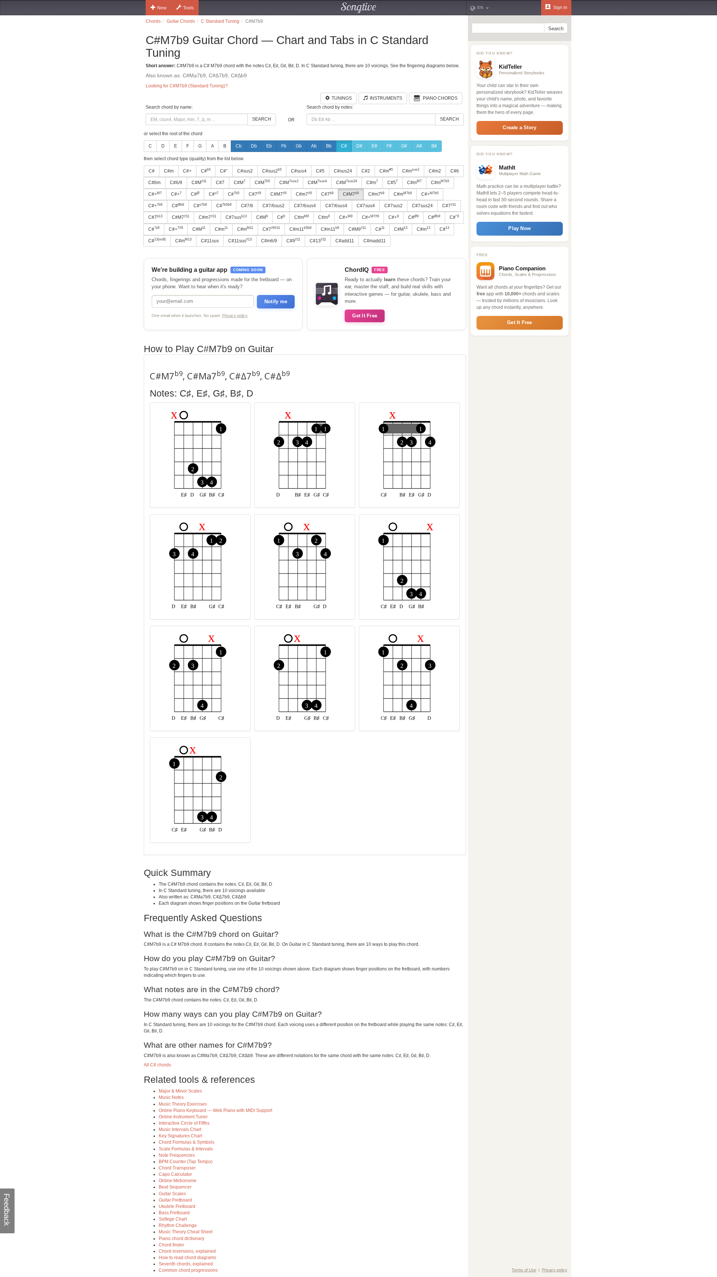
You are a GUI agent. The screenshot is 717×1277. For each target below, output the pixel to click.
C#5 (320, 171)
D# (359, 146)
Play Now (519, 228)
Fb (283, 146)
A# (419, 146)
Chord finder (171, 1245)
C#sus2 (245, 171)
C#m (169, 171)
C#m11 (300, 229)
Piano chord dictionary (181, 1238)
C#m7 (304, 194)
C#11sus (210, 240)
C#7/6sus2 (274, 205)
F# (389, 146)
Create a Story (519, 127)
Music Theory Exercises (183, 1104)
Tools (188, 7)
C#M (199, 182)
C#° (224, 171)
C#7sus (236, 217)
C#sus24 (343, 171)
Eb (269, 146)
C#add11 (344, 240)
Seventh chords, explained (186, 1264)
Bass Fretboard (174, 1212)
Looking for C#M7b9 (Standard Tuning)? (187, 85)
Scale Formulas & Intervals (186, 1149)
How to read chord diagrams (187, 1257)
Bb (329, 146)
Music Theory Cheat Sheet (185, 1231)
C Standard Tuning (220, 21)
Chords (153, 21)
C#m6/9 (269, 240)
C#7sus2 (393, 205)
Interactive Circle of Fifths (184, 1123)
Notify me (275, 301)
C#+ (187, 171)
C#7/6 (247, 205)
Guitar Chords (181, 21)
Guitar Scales (172, 1193)
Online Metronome (177, 1180)
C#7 (220, 182)
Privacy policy (235, 315)
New (162, 7)
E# (374, 146)
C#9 (293, 240)
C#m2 (435, 171)
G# (404, 146)
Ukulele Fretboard (177, 1206)
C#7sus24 (422, 205)
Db (254, 146)
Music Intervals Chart (180, 1129)
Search (261, 119)
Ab (314, 146)
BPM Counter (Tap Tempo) (185, 1161)
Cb (239, 146)
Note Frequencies (177, 1155)
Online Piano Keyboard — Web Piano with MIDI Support (215, 1110)
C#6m (154, 182)
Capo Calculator (175, 1174)
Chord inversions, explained (187, 1251)
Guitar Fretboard (175, 1200)
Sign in (559, 7)
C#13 (318, 240)
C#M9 (357, 229)
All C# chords (157, 1065)
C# (344, 146)
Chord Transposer (177, 1168)
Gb (299, 146)
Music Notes (171, 1097)
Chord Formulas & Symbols (186, 1142)
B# (434, 146)
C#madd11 (374, 240)
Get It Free (364, 316)
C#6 (454, 171)
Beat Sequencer (175, 1187)
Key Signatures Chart (180, 1135)
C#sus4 (299, 171)
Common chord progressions (188, 1270)
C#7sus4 (366, 205)
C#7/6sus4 (305, 205)
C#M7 (278, 194)
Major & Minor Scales (180, 1091)
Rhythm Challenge (178, 1225)
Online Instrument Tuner (183, 1116)
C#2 (365, 171)
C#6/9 (176, 182)
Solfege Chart (173, 1219)
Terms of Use (524, 1270)
